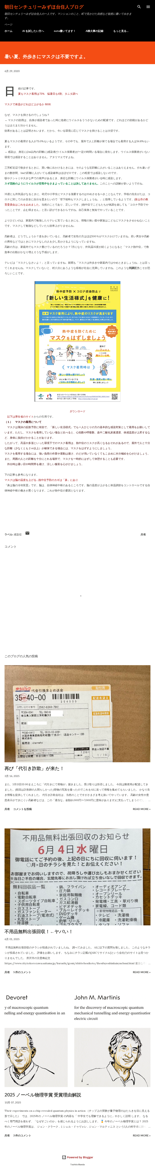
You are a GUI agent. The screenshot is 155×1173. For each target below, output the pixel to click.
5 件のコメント (22, 972)
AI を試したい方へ (33, 30)
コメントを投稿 (22, 809)
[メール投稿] (27, 534)
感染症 (18, 534)
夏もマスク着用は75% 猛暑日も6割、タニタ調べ (48, 93)
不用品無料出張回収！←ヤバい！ (39, 931)
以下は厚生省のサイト (20, 416)
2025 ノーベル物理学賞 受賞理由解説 (43, 1094)
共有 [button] (143, 534)
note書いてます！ (65, 30)
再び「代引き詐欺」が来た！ (34, 768)
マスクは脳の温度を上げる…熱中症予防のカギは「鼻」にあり (41, 480)
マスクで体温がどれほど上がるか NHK (28, 104)
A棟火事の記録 (94, 30)
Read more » (141, 809)
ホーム (8, 30)
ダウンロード (77, 411)
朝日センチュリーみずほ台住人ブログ (44, 6)
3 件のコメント (22, 1135)
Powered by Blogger (79, 1157)
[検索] (139, 7)
